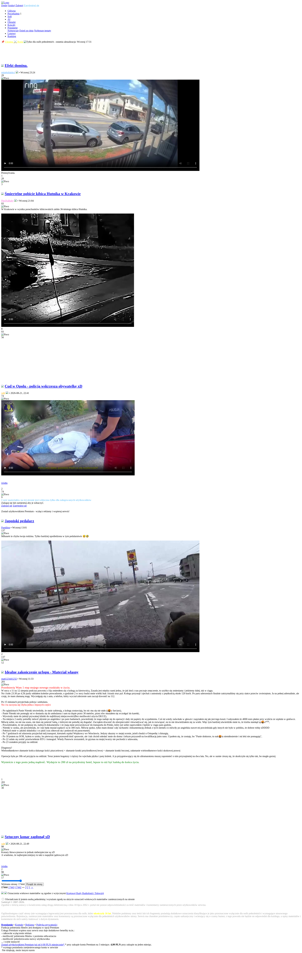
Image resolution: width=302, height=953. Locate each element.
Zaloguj (19, 5)
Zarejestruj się (31, 5)
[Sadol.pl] (5, 2)
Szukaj (11, 5)
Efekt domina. (16, 65)
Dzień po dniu (26, 30)
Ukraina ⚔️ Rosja (14, 41)
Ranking (12, 36)
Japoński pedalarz (19, 521)
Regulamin (7, 924)
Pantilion (5, 527)
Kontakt (19, 924)
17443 (11, 887)
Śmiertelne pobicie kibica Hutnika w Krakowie (43, 194)
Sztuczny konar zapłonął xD (27, 837)
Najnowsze (13, 30)
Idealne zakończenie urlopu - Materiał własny (41, 672)
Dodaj (4, 5)
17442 (18, 887)
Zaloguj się (6, 505)
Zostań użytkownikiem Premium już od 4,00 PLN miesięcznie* (33, 944)
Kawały (11, 25)
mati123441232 (9, 678)
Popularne (13, 27)
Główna (12, 10)
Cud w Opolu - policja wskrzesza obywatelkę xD (43, 386)
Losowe (12, 33)
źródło (4, 483)
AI (9, 19)
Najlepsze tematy (42, 30)
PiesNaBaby (7, 200)
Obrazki (12, 22)
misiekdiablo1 (8, 72)
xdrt (3, 393)
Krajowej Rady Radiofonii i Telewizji (85, 893)
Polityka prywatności (46, 924)
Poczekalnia (14, 13)
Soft (10, 16)
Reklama (29, 924)
